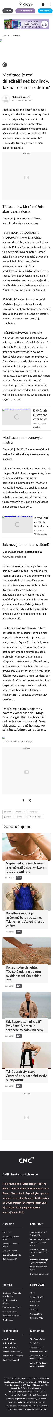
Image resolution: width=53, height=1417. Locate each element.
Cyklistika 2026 (36, 1318)
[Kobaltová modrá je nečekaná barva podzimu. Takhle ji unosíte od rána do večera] (26, 897)
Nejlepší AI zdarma (10, 1348)
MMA (32, 1293)
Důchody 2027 (36, 1348)
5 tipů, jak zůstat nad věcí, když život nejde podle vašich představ (41, 415)
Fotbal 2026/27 (36, 1297)
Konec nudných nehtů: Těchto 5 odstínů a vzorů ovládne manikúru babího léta (23, 974)
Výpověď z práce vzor (11, 1316)
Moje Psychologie (11, 1184)
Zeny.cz (5, 35)
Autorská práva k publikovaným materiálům (26, 1392)
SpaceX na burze (9, 1339)
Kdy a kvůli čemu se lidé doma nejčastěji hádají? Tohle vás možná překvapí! (41, 522)
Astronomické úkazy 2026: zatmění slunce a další (39, 1253)
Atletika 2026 (36, 1314)
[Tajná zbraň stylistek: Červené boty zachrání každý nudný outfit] (26, 1055)
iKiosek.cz (29, 721)
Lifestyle (16, 35)
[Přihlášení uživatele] (43, 4)
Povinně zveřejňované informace (32, 1409)
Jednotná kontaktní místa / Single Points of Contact (26, 1406)
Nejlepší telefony (9, 1343)
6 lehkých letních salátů (39, 1274)
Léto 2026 (36, 1224)
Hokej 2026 (35, 1302)
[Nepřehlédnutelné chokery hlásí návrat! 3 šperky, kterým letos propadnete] (26, 847)
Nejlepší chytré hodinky (12, 1352)
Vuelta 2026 (17, 1212)
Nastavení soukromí (17, 1402)
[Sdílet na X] (29, 800)
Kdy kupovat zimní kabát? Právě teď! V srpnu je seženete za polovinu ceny (24, 1026)
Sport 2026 (37, 1284)
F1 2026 (33, 1310)
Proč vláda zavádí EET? (11, 1308)
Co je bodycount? (9, 1259)
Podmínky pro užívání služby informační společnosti (26, 1395)
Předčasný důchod (37, 1339)
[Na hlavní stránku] (26, 4)
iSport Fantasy (18, 1188)
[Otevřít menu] (49, 4)
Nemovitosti (17, 1193)
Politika (7, 1284)
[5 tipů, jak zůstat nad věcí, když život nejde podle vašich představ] (16, 419)
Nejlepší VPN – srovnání (12, 1356)
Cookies (42, 1399)
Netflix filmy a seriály (11, 1360)
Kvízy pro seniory (9, 1251)
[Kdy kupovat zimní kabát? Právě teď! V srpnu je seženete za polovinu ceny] (26, 1005)
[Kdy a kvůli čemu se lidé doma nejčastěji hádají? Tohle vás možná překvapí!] (17, 526)
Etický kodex (12, 1409)
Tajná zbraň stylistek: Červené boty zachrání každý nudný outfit (26, 1076)
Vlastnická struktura (35, 1402)
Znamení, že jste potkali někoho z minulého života (40, 1242)
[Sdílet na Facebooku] (23, 800)
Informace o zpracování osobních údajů (22, 1399)
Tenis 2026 (34, 1306)
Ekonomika (37, 1330)
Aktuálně (8, 1224)
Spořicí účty (35, 1343)
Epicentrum (7, 1232)
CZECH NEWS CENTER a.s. (37, 1379)
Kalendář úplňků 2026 (11, 1255)
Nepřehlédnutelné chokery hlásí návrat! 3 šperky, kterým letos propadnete (26, 867)
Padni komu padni (9, 1312)
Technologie (10, 1330)
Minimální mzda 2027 (39, 1352)
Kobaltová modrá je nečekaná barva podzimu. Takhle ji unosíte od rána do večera (25, 919)
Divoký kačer (7, 1320)
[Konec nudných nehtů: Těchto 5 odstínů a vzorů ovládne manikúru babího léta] (26, 951)
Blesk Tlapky (29, 1184)
